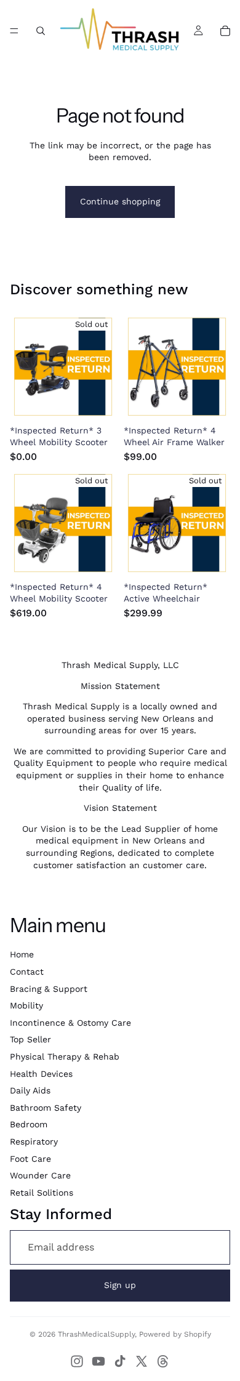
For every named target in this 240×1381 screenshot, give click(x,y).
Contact (27, 971)
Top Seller (30, 1039)
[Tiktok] (120, 1361)
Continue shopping (120, 201)
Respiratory (34, 1141)
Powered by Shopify (175, 1334)
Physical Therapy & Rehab (64, 1056)
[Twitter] (141, 1361)
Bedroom (28, 1124)
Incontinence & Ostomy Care (70, 1023)
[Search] (40, 30)
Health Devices (41, 1074)
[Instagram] (77, 1361)
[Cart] (225, 30)
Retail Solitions (41, 1193)
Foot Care (30, 1159)
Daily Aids (30, 1090)
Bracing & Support (48, 989)
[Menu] (14, 31)
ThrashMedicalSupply (96, 1334)
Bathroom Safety (45, 1108)
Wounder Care (40, 1175)
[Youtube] (98, 1361)
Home (22, 954)
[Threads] (163, 1361)
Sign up (120, 1285)
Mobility (26, 1005)
